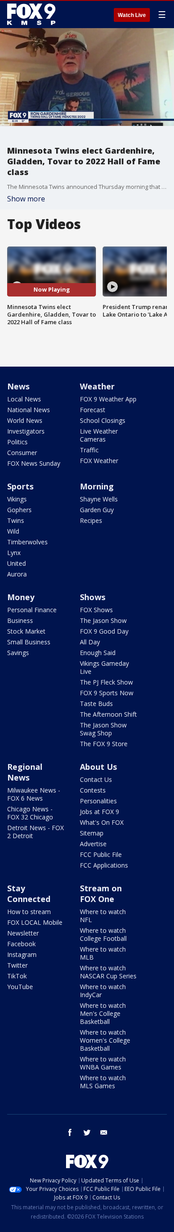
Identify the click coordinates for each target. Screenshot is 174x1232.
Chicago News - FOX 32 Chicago (30, 813)
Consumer (22, 452)
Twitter (17, 965)
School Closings (102, 420)
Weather (97, 386)
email (104, 1132)
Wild (13, 531)
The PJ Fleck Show (106, 682)
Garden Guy (97, 509)
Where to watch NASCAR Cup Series (108, 972)
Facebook (21, 944)
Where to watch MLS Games (103, 1081)
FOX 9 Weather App (108, 399)
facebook (70, 1132)
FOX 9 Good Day (104, 631)
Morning (97, 486)
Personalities (98, 801)
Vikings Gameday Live (104, 667)
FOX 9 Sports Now (106, 693)
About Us (98, 766)
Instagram (22, 954)
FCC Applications (104, 865)
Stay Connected (28, 893)
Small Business (28, 642)
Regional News (24, 772)
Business (20, 620)
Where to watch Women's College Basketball (105, 1040)
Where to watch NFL (103, 915)
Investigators (26, 431)
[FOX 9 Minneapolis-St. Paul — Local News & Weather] (33, 14)
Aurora (17, 574)
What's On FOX (102, 822)
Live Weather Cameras (99, 435)
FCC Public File (101, 854)
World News (24, 420)
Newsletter (23, 933)
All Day (90, 642)
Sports (20, 486)
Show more (26, 199)
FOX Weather (99, 460)
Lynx (14, 552)
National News (28, 409)
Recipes (91, 520)
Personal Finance (32, 610)
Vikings (17, 499)
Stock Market (26, 631)
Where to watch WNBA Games (103, 1063)
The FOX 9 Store (104, 743)
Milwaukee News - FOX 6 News (33, 794)
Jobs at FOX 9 (99, 811)
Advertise (93, 843)
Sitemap (92, 833)
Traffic (89, 450)
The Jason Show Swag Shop (103, 729)
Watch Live (132, 15)
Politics (17, 442)
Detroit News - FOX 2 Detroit (35, 831)
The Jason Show (103, 620)
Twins (15, 520)
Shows (92, 597)
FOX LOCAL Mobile (34, 922)
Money (20, 597)
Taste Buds (96, 703)
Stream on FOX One (101, 893)
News (18, 386)
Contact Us (96, 779)
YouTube (20, 986)
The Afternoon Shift (108, 714)
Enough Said (98, 652)
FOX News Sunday (33, 463)
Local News (24, 399)
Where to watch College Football (103, 934)
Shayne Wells (99, 499)
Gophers (19, 509)
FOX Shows (96, 610)
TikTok (17, 976)
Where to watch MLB (103, 953)
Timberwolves (27, 542)
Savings (18, 652)
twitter (87, 1132)
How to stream (29, 911)
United (16, 563)
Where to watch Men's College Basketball (103, 1013)
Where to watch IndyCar (103, 990)
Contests (93, 790)
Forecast (92, 409)
